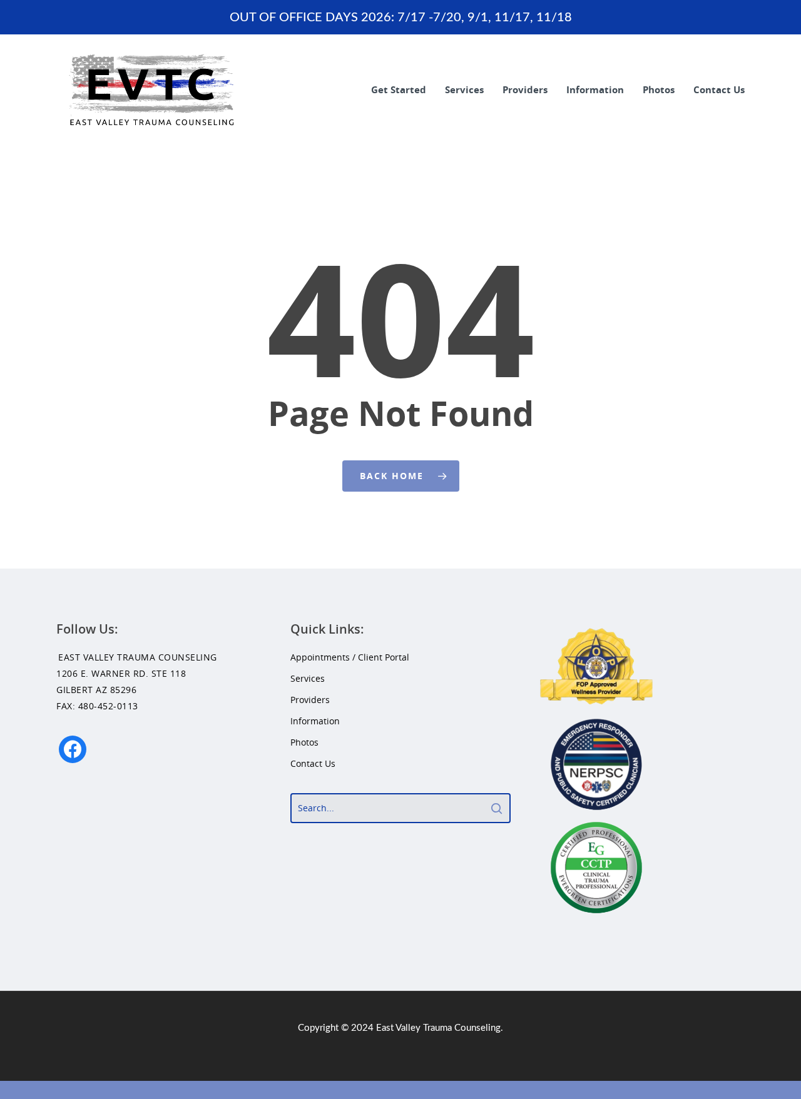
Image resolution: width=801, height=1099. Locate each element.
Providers (525, 89)
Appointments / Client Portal (349, 657)
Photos (659, 89)
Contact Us (719, 89)
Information (595, 89)
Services (464, 89)
